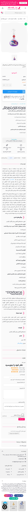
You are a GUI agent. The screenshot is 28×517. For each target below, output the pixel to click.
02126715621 (21, 459)
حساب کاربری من (20, 474)
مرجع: (24, 76)
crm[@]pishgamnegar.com (18, 462)
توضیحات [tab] (24, 158)
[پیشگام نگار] (14, 8)
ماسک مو (12, 179)
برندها (8, 474)
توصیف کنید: (22, 374)
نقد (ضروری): (22, 388)
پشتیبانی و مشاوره (21, 152)
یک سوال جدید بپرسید (14, 433)
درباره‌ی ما (8, 472)
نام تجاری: (24, 79)
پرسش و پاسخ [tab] (4, 158)
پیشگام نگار (20, 343)
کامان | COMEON (5, 79)
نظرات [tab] (10, 158)
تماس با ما (8, 469)
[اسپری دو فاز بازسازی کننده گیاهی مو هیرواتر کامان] (26, 51)
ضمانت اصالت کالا (21, 147)
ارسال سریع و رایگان (7, 147)
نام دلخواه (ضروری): (21, 382)
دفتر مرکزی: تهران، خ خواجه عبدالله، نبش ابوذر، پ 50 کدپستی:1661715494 (14, 455)
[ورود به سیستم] (2, 8)
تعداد (24, 85)
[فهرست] (25, 8)
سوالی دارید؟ (14, 139)
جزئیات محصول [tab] (17, 158)
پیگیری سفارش (21, 472)
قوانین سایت (21, 469)
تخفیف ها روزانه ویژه (7, 152)
